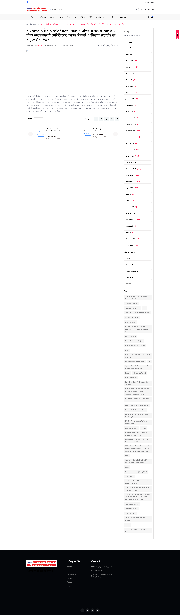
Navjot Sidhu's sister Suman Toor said (137, 405)
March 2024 (131, 61)
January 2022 (132, 99)
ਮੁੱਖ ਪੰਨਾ (33, 17)
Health (38, 119)
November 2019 (133, 169)
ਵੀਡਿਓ (90, 17)
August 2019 (132, 188)
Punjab (144, 428)
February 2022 (132, 92)
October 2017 (132, 245)
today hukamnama (131, 509)
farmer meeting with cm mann (134, 361)
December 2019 (133, 162)
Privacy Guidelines (132, 271)
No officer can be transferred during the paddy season (136, 416)
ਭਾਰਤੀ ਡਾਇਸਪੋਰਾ (101, 17)
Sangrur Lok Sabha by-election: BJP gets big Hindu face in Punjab (136, 461)
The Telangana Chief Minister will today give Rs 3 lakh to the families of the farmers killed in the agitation (137, 497)
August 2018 (131, 226)
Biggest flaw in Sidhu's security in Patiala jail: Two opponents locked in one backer (136, 329)
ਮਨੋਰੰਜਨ (82, 17)
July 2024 (130, 54)
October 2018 (131, 213)
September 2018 (133, 220)
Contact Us (129, 278)
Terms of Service (131, 265)
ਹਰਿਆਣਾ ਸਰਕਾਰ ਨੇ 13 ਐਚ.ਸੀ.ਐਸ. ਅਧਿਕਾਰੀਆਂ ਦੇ (53, 131)
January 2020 (132, 156)
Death (127, 350)
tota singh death (130, 513)
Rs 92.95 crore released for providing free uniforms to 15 (137, 440)
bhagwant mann (130, 322)
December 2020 (133, 124)
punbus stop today (131, 428)
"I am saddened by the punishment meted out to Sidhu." (136, 298)
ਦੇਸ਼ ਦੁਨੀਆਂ (53, 17)
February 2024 (132, 67)
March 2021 (131, 112)
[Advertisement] (41, 584)
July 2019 (130, 194)
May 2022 (131, 80)
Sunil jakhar (129, 476)
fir (149, 361)
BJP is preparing (130, 336)
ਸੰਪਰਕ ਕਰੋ (70, 571)
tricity (127, 525)
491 (145, 308)
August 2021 (131, 105)
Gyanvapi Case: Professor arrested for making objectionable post (137, 367)
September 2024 (132, 48)
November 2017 (132, 239)
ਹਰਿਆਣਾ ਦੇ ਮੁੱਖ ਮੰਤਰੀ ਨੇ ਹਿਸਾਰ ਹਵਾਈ (100, 130)
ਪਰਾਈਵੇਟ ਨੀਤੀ (71, 574)
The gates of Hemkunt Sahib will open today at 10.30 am (137, 489)
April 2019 (130, 201)
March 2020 (132, 143)
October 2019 (132, 175)
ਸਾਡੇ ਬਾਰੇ (128, 284)
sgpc (127, 467)
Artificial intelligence (131, 317)
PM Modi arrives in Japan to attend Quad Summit (136, 422)
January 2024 (131, 73)
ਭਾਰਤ (61, 17)
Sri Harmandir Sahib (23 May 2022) (136, 472)
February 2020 (133, 150)
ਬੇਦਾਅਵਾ (69, 578)
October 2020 (133, 137)
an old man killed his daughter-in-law (137, 312)
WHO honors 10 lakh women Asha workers (136, 530)
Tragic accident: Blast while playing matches (136, 519)
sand (127, 455)
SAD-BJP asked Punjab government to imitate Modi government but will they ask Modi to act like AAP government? (137, 448)
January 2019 (131, 207)
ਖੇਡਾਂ (75, 17)
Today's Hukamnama (131, 504)
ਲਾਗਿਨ (69, 586)
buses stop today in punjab (133, 341)
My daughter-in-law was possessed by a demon (137, 399)
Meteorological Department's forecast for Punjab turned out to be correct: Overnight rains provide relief (137, 391)
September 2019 (133, 181)
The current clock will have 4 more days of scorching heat (137, 482)
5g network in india (131, 303)
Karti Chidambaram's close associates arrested (137, 383)
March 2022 (131, 86)
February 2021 (132, 118)
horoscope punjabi (140, 373)
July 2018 (130, 232)
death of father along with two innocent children (137, 356)
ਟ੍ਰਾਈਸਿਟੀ (113, 17)
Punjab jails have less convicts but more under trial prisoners (136, 434)
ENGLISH (123, 17)
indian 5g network (130, 377)
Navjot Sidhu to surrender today (135, 410)
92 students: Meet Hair (132, 308)
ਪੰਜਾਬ (68, 17)
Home (128, 258)
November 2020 (133, 131)
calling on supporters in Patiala (135, 345)
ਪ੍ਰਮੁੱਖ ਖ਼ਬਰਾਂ (42, 17)
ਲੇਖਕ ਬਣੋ (69, 582)
